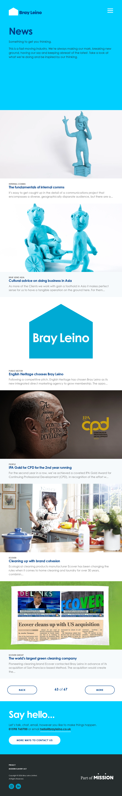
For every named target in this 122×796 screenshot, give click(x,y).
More (105, 689)
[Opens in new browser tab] (97, 776)
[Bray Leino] (25, 11)
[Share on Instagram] (11, 786)
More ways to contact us (35, 740)
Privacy (12, 765)
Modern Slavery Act (18, 769)
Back (28, 689)
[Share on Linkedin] (18, 786)
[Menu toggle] (110, 11)
